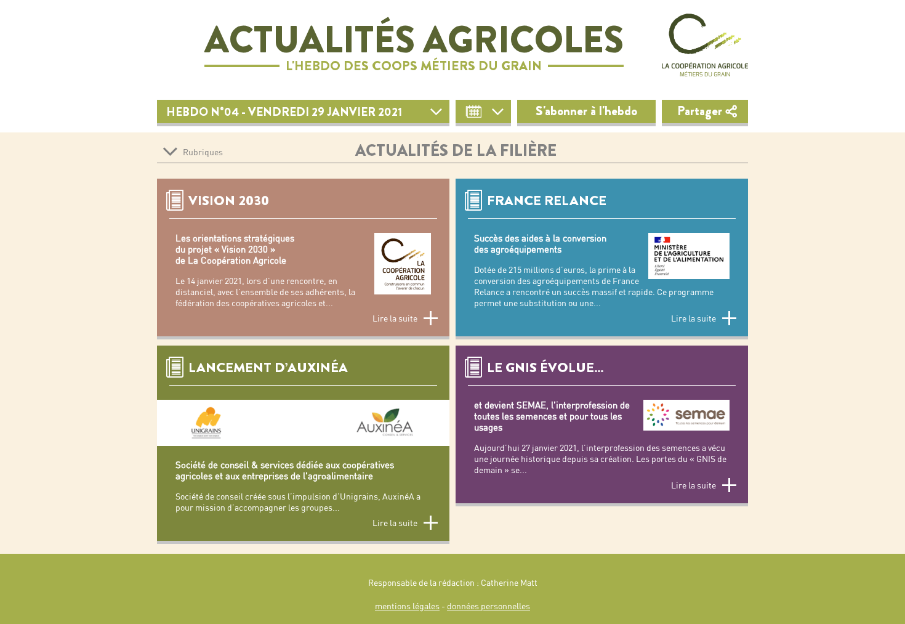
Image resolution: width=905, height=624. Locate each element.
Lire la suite (394, 318)
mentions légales (407, 606)
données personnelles (488, 606)
